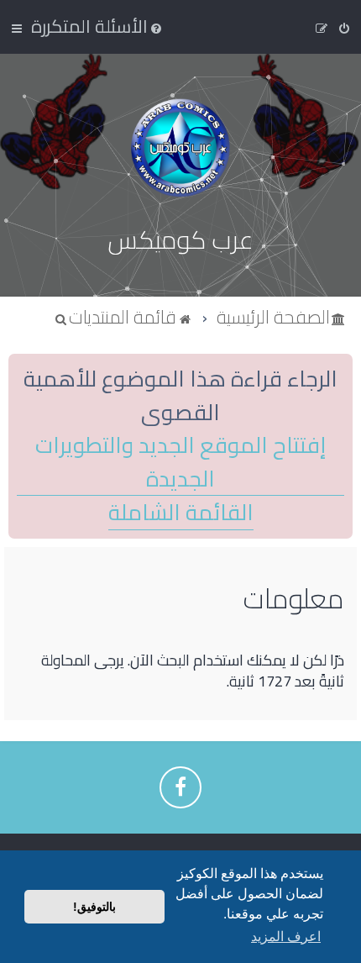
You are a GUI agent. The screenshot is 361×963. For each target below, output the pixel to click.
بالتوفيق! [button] (94, 906)
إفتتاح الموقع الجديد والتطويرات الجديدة (180, 462)
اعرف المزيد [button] (286, 936)
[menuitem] (98, 26)
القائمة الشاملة (181, 513)
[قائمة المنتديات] (180, 147)
